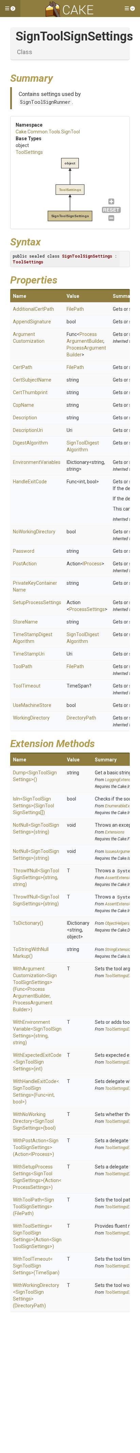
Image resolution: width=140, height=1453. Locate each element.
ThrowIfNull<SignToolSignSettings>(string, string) (36, 877)
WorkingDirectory (31, 718)
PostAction (25, 563)
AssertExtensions (120, 877)
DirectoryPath (81, 718)
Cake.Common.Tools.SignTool (48, 131)
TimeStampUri (29, 654)
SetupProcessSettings (37, 602)
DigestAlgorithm (30, 443)
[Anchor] (58, 77)
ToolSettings (29, 152)
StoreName (25, 622)
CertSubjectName (32, 380)
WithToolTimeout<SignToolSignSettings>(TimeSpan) (36, 1265)
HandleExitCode (30, 481)
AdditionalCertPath (33, 309)
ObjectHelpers (117, 923)
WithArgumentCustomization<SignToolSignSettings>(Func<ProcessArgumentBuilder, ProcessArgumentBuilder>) (35, 989)
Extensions (114, 832)
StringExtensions (120, 949)
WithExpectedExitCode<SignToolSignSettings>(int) (37, 1061)
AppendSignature (32, 321)
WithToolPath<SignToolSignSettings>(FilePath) (33, 1206)
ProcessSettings (87, 609)
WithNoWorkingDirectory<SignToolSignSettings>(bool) (34, 1121)
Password (23, 551)
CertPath (22, 367)
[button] (10, 8)
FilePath (75, 309)
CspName (23, 405)
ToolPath (22, 666)
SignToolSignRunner (45, 102)
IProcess (92, 563)
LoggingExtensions (121, 779)
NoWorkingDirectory (34, 531)
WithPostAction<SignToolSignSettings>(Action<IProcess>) (35, 1147)
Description (25, 417)
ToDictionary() (28, 923)
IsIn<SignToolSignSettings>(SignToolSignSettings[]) (33, 805)
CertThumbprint (30, 392)
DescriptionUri (28, 430)
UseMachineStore (32, 705)
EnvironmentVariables (36, 462)
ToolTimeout (26, 686)
